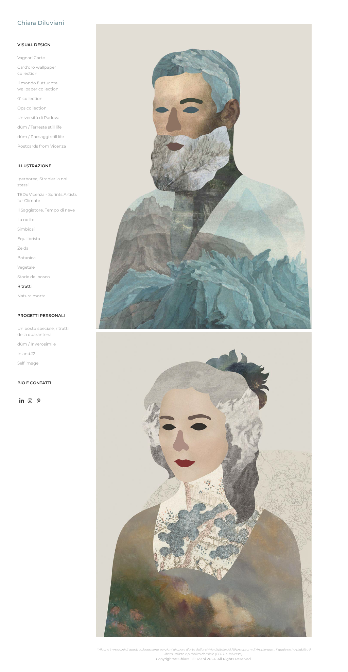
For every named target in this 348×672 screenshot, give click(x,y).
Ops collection (32, 108)
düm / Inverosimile (36, 344)
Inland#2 (26, 354)
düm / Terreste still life (39, 127)
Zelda (23, 248)
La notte (25, 220)
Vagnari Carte (31, 58)
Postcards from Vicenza (41, 146)
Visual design (34, 45)
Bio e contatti (34, 383)
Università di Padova (38, 118)
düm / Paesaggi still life (40, 137)
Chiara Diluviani (40, 23)
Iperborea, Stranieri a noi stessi (42, 182)
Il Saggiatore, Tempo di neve (46, 210)
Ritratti (24, 286)
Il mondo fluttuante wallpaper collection (37, 86)
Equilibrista (28, 239)
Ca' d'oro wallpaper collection (36, 70)
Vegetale (26, 267)
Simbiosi (26, 229)
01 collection (29, 99)
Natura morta (31, 296)
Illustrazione (34, 166)
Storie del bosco (33, 277)
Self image (27, 363)
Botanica (26, 258)
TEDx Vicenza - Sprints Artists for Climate (47, 197)
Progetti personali (41, 316)
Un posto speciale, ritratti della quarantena (43, 331)
